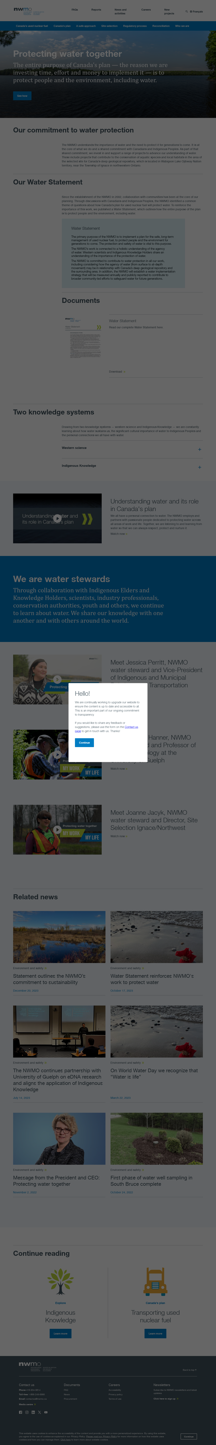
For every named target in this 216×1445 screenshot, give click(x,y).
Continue (84, 742)
